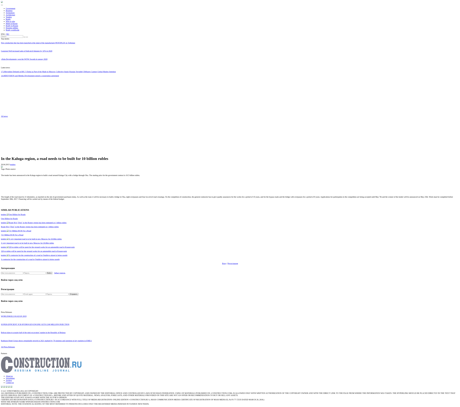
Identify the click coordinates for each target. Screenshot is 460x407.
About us (9, 376)
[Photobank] (2, 387)
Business (9, 11)
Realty (8, 19)
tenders (12, 164)
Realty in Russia (12, 26)
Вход (224, 263)
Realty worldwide (12, 30)
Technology (10, 13)
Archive (9, 380)
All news (4, 116)
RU (7, 34)
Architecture (10, 15)
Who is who (10, 21)
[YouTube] (4, 387)
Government (10, 8)
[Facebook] (11, 387)
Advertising (10, 378)
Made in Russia (11, 24)
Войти (49, 273)
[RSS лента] (9, 387)
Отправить (74, 294)
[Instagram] (7, 387)
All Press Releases (8, 347)
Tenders (9, 17)
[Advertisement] (15, 97)
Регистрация (233, 263)
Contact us (10, 383)
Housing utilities (12, 28)
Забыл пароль (59, 273)
